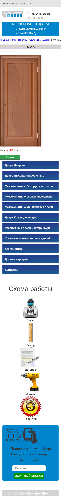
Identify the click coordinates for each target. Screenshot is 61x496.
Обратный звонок (41, 14)
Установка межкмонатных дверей (27, 238)
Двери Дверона (15, 165)
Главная (4, 39)
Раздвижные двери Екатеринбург (27, 228)
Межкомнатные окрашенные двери (29, 196)
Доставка (16, 4)
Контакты (11, 269)
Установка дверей (31, 33)
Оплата (6, 4)
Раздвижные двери (30, 28)
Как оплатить (14, 248)
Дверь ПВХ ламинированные (24, 175)
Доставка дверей (16, 259)
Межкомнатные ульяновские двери (31, 39)
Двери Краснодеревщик (21, 217)
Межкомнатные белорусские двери (29, 186)
